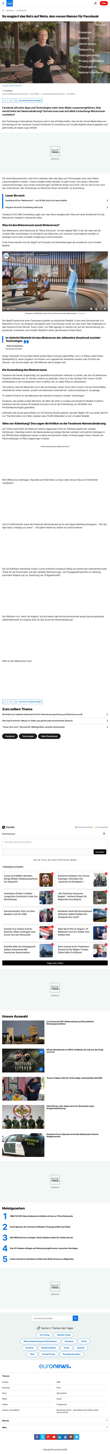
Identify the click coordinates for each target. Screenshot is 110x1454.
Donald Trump (48, 1354)
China (84, 1341)
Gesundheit (62, 1393)
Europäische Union (71, 1354)
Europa (5, 1382)
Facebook (10, 736)
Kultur (59, 1399)
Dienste (5, 1420)
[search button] (75, 1318)
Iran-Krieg (44, 1335)
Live (104, 3)
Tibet (32, 1354)
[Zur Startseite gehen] (9, 3)
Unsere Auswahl (15, 1016)
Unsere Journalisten (10, 1410)
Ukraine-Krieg (63, 1335)
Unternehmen (21, 10)
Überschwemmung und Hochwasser (40, 1341)
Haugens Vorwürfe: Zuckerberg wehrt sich (24, 207)
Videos (5, 1404)
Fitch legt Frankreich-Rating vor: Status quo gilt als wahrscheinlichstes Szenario (37, 720)
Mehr (4, 1427)
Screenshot (81, 313)
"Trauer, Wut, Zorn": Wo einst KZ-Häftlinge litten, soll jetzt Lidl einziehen (33, 727)
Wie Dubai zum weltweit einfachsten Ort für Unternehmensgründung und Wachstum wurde (42, 714)
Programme (62, 1404)
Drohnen (29, 1348)
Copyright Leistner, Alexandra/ (12, 85)
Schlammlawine (48, 1348)
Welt (58, 1382)
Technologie (28, 736)
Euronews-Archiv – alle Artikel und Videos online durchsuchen (77, 1411)
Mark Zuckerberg (49, 736)
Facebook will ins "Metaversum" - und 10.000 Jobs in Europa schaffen (36, 200)
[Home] (3, 10)
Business (10, 10)
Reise (4, 1399)
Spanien (81, 1348)
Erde (59, 1387)
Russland (69, 1341)
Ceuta (66, 1348)
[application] (55, 52)
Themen (5, 1376)
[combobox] (55, 1318)
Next (4, 1393)
